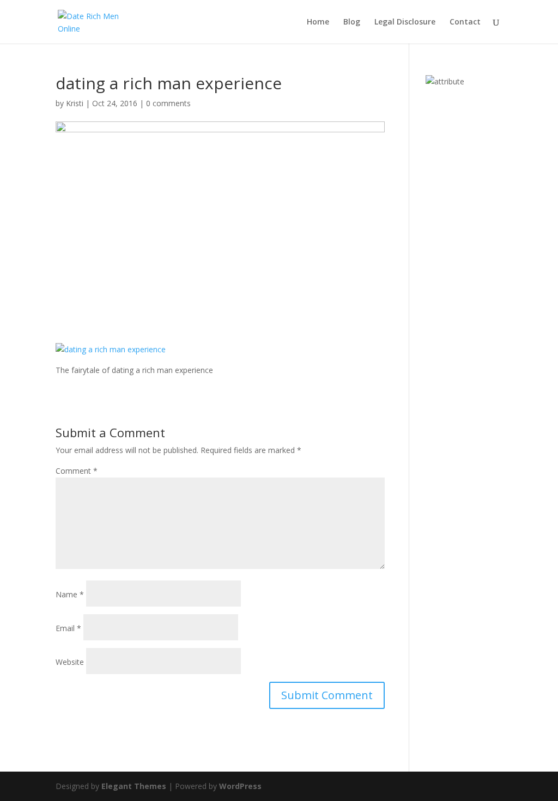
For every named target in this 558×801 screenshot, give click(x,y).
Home (318, 22)
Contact (465, 22)
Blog (351, 22)
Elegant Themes (133, 786)
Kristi (74, 103)
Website (70, 662)
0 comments (168, 103)
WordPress (240, 786)
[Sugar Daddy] (445, 81)
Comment (77, 471)
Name (70, 594)
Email (68, 628)
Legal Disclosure (404, 22)
